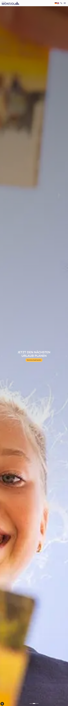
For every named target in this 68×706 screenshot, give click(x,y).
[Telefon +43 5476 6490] (61, 3)
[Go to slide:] (30, 703)
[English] (58, 3)
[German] (56, 3)
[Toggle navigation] (64, 3)
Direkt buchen (19, 362)
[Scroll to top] (64, 702)
